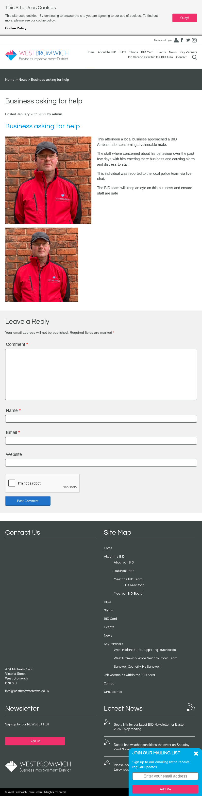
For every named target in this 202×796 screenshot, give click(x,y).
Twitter (188, 40)
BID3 (122, 52)
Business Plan (124, 571)
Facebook (182, 40)
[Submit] (194, 57)
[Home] (36, 55)
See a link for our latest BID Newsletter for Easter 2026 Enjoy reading (149, 727)
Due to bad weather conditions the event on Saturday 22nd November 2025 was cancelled (151, 747)
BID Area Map (134, 585)
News (173, 52)
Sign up (35, 741)
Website (14, 454)
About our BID (124, 562)
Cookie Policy (15, 28)
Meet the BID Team (128, 579)
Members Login (163, 40)
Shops (133, 52)
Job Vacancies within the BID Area (150, 57)
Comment (17, 344)
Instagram (194, 40)
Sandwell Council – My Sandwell (137, 666)
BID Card (147, 52)
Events (161, 52)
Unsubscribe (113, 692)
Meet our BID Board (128, 593)
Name (13, 410)
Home (90, 52)
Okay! (184, 18)
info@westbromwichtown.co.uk (27, 691)
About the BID (107, 52)
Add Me (165, 789)
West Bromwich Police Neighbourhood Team (145, 658)
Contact (181, 57)
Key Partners (188, 52)
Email (13, 432)
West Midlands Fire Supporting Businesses (145, 650)
